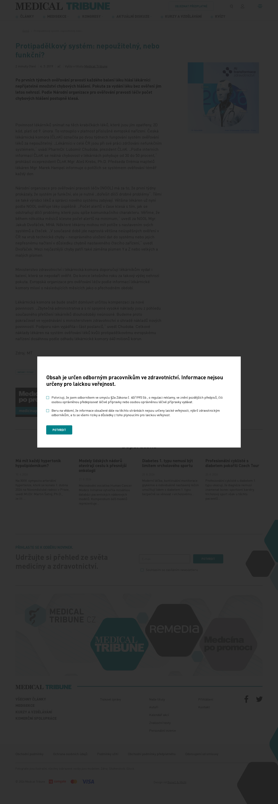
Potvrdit (59, 430)
